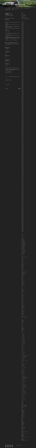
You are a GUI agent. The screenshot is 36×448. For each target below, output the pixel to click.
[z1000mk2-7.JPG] (16, 42)
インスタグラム (23, 336)
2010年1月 (22, 208)
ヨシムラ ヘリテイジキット (24, 392)
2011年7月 (22, 189)
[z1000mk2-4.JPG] (7, 19)
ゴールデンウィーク (23, 351)
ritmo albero (23, 300)
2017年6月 (22, 116)
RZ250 (22, 302)
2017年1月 (22, 121)
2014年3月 (22, 155)
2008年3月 (22, 231)
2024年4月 (22, 49)
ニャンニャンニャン (23, 371)
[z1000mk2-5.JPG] (7, 42)
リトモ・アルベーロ (23, 394)
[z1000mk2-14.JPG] (7, 47)
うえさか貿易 (23, 337)
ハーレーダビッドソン (24, 374)
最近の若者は (23, 424)
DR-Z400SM (23, 266)
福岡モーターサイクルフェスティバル (25, 431)
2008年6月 (22, 228)
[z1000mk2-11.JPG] (8, 51)
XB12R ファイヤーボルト (24, 317)
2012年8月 (22, 175)
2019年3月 (22, 98)
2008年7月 (22, 227)
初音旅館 (22, 407)
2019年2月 (22, 99)
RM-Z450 (22, 301)
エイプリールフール (23, 338)
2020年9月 (22, 82)
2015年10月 (23, 135)
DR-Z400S (22, 265)
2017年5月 (22, 117)
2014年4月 (22, 154)
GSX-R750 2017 (23, 281)
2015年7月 (22, 138)
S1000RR (22, 303)
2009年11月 (23, 210)
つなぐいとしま (16, 9)
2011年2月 (22, 194)
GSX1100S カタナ (23, 283)
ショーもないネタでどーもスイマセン (25, 355)
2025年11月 (23, 31)
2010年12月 (23, 196)
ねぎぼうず (23, 372)
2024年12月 (23, 43)
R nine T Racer (23, 298)
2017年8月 (22, 115)
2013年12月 (23, 158)
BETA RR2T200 (23, 241)
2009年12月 (23, 209)
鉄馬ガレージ (10, 9)
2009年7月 (22, 214)
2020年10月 (23, 81)
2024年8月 (22, 47)
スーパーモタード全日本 (24, 356)
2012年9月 (22, 174)
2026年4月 (22, 26)
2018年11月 (23, 102)
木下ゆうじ (23, 425)
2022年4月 (22, 65)
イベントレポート (23, 334)
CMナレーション (23, 260)
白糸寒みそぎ (23, 430)
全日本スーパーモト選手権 (24, 406)
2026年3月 (22, 27)
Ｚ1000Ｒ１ (23, 321)
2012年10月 (23, 173)
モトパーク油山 (23, 390)
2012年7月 (22, 176)
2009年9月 (22, 212)
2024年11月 (23, 44)
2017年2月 (22, 120)
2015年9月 (22, 136)
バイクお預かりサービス (24, 376)
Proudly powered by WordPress (19, 445)
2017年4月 (22, 118)
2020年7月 (22, 84)
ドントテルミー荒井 (23, 369)
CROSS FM (23, 262)
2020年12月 (23, 80)
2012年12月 (23, 171)
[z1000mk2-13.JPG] (7, 55)
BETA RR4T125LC (23, 246)
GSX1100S (23, 282)
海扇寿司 (22, 428)
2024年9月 (22, 46)
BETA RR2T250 (23, 242)
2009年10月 (23, 211)
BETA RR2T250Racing (24, 243)
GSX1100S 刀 (23, 284)
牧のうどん (23, 429)
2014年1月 (22, 157)
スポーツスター (23, 358)
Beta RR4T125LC (23, 247)
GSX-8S (22, 280)
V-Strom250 (23, 314)
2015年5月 (22, 140)
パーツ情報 (23, 373)
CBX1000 (22, 259)
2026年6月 (22, 24)
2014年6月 (22, 152)
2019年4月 (22, 97)
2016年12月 (23, 122)
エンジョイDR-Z (23, 339)
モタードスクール (23, 388)
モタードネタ (23, 389)
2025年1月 (22, 42)
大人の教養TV (23, 411)
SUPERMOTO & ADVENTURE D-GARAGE (15, 4)
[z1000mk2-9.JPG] (7, 59)
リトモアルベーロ (23, 395)
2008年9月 (22, 225)
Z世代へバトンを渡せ (23, 14)
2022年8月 (22, 62)
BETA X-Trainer (23, 248)
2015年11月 (23, 134)
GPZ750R (22, 278)
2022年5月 (22, 64)
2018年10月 (23, 103)
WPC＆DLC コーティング (24, 316)
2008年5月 (22, 229)
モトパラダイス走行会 (24, 391)
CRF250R (22, 261)
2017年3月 (22, 119)
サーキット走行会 (23, 352)
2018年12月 (23, 101)
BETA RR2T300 (23, 244)
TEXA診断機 (6, 9)
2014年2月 (22, 156)
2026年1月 (22, 29)
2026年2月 (22, 28)
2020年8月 (22, 83)
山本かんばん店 (23, 413)
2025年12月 (23, 30)
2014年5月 (22, 153)
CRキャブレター (23, 263)
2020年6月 (22, 85)
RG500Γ (22, 299)
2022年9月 (22, 61)
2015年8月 (22, 137)
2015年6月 (22, 139)
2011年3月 (22, 193)
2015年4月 (22, 141)
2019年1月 (22, 100)
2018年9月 (22, 104)
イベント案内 (23, 335)
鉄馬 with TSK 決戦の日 (24, 15)
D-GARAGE (23, 264)
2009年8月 (22, 213)
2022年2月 (22, 67)
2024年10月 (23, 45)
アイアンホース (23, 333)
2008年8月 (22, 226)
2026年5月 (22, 25)
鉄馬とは (13, 9)
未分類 (8, 84)
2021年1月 (22, 79)
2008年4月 (22, 230)
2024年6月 (22, 48)
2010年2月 (22, 207)
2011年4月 (22, 192)
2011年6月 (22, 190)
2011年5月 (22, 191)
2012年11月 (23, 172)
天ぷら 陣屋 (23, 412)
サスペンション (23, 353)
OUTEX (22, 297)
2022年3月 (22, 66)
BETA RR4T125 (23, 245)
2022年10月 (23, 60)
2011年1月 (22, 195)
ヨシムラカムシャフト (24, 393)
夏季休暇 (22, 410)
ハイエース (23, 375)
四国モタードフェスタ (24, 409)
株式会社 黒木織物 (23, 427)
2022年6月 (22, 63)
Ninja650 (22, 296)
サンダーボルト (23, 354)
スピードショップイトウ (24, 357)
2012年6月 (22, 177)
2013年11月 (23, 159)
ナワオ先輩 (23, 370)
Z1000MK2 (7, 84)
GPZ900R (22, 279)
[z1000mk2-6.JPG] (12, 42)
